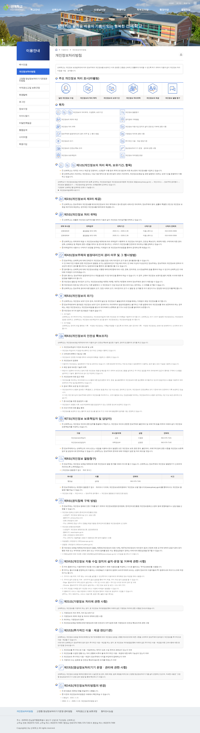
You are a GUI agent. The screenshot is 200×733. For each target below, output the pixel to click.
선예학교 (16, 7)
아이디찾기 (24, 116)
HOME (171, 3)
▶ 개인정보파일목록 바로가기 (69, 190)
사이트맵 (195, 3)
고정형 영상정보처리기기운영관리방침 (33, 79)
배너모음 (23, 64)
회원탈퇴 (23, 95)
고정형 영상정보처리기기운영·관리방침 (54, 711)
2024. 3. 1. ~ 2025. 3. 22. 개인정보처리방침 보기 (80, 701)
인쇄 (181, 54)
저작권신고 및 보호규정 (86, 711)
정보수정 (23, 109)
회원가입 (187, 3)
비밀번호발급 (25, 123)
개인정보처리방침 (27, 71)
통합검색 (23, 130)
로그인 (178, 3)
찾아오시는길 (107, 711)
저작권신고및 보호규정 (29, 88)
